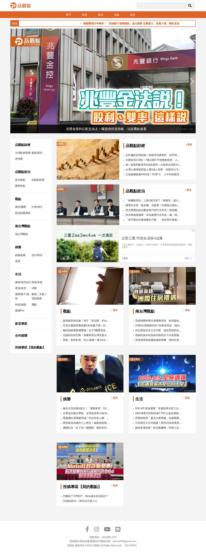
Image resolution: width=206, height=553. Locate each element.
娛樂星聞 (20, 255)
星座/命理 (20, 288)
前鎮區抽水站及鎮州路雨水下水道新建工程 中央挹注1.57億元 (158, 335)
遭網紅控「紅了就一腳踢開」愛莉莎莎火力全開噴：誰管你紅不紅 (86, 427)
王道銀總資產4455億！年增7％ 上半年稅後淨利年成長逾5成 (154, 174)
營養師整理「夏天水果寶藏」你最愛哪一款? (158, 418)
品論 (116, 14)
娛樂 (18, 247)
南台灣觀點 (22, 226)
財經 (84, 14)
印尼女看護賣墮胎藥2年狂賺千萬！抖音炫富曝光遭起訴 (86, 325)
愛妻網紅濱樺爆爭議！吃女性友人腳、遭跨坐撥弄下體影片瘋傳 (86, 418)
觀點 (18, 199)
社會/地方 (37, 207)
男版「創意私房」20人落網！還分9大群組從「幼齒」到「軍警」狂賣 (86, 340)
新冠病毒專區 (23, 213)
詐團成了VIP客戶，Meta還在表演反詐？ (86, 496)
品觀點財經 (22, 144)
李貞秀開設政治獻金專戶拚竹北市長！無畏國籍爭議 (153, 210)
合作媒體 (21, 335)
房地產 (19, 158)
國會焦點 (20, 185)
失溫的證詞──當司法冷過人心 (80, 501)
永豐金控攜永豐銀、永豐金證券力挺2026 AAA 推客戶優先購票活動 (86, 413)
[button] (192, 81)
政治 (100, 14)
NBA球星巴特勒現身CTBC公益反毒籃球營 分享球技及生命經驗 (158, 413)
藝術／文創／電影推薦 (39, 296)
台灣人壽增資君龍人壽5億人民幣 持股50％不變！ (154, 169)
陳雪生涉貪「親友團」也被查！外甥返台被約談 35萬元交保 (153, 205)
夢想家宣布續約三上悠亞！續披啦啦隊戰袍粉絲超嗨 (86, 423)
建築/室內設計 (23, 282)
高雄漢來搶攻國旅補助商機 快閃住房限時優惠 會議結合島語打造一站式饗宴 (158, 340)
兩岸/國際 (20, 207)
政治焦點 (20, 179)
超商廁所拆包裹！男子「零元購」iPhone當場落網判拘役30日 (86, 320)
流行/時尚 (37, 255)
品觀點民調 (38, 179)
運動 (34, 304)
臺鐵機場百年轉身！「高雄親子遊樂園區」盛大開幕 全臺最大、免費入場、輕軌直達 (111, 23)
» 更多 (188, 144)
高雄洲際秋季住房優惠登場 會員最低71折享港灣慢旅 (158, 320)
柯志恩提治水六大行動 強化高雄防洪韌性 (158, 330)
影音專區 (21, 323)
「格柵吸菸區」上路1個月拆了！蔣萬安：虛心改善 (153, 200)
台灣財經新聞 (23, 152)
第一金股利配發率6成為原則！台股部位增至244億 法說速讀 (154, 165)
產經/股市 (37, 152)
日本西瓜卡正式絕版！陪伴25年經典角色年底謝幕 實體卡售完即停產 (158, 423)
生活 (18, 274)
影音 (132, 14)
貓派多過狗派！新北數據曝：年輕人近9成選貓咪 (158, 427)
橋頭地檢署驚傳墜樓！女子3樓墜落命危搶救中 (86, 330)
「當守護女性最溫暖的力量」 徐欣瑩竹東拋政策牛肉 (153, 220)
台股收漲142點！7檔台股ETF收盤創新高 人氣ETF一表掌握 (154, 160)
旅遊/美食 (37, 282)
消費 (34, 288)
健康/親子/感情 (22, 296)
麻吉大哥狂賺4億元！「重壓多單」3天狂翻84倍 (86, 408)
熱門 (68, 14)
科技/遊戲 (20, 304)
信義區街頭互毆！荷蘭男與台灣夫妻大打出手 (86, 335)
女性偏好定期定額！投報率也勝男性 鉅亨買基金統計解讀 (154, 155)
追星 (17, 261)
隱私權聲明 (131, 545)
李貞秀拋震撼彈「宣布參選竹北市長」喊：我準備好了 (153, 215)
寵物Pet (19, 310)
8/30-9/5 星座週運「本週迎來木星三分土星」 (158, 408)
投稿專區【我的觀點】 (30, 347)
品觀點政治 (22, 171)
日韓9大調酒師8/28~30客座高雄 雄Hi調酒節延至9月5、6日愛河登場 (158, 325)
